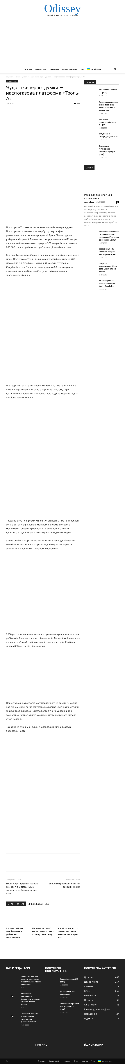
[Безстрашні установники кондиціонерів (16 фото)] (90, 149)
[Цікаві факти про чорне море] (51, 994)
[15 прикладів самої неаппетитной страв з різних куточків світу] (43, 918)
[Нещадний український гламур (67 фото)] (90, 122)
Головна (28, 69)
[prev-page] (8, 943)
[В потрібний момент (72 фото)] (90, 89)
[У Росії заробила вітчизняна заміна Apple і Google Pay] (90, 283)
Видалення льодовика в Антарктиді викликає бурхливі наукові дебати (30, 999)
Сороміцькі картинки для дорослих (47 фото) (69, 1006)
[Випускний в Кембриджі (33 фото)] (90, 136)
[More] (37, 110)
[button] (115, 69)
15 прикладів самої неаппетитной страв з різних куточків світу (43, 931)
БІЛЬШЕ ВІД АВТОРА (38, 904)
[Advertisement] (62, 42)
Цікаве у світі (41, 69)
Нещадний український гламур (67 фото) (107, 122)
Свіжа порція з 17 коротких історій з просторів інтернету (108, 251)
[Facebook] (9, 110)
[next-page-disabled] (13, 943)
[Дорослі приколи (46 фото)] (51, 982)
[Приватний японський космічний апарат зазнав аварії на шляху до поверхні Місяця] (90, 234)
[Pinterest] (23, 110)
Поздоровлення (69, 69)
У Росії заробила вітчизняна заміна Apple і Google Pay (107, 283)
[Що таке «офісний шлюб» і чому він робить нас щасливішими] (17, 918)
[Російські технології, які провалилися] (101, 182)
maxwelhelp (89, 202)
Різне (82, 69)
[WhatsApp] (30, 110)
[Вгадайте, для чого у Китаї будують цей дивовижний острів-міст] (68, 918)
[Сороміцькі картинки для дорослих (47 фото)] (51, 1006)
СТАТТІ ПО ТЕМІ (16, 904)
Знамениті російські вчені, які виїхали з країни (64, 885)
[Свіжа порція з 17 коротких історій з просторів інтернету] (90, 252)
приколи (54, 69)
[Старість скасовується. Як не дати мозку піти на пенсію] (90, 266)
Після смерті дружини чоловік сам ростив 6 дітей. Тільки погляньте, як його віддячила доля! (22, 888)
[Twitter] (16, 110)
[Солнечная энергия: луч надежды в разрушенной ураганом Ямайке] (12, 1016)
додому (9, 76)
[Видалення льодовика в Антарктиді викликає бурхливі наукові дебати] (12, 996)
